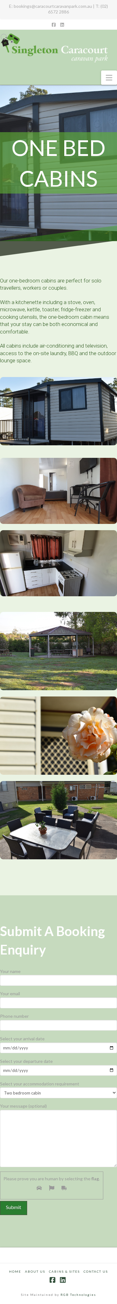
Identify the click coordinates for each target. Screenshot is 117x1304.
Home (15, 1271)
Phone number (14, 1016)
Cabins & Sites (64, 1271)
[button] (109, 77)
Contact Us (96, 1271)
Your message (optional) (23, 1106)
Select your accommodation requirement (39, 1083)
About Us (35, 1271)
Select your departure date (26, 1061)
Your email (10, 993)
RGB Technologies (78, 1294)
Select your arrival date (22, 1038)
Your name (10, 971)
